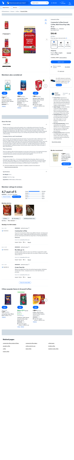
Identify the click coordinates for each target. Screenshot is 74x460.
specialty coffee (6, 346)
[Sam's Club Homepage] (3, 3)
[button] (62, 2)
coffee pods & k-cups (30, 346)
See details (67, 67)
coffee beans (51, 343)
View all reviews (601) (25, 282)
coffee (4, 348)
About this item (6, 121)
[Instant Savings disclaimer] (22, 315)
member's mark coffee (53, 348)
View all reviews (6, 196)
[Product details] (46, 124)
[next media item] (46, 39)
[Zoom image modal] (45, 23)
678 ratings (61, 28)
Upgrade (69, 53)
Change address (63, 57)
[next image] (6, 68)
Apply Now (58, 85)
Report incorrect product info (11, 167)
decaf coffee (28, 348)
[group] (57, 28)
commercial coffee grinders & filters (11, 343)
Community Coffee (55, 19)
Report (29, 242)
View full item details (56, 142)
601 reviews (15, 194)
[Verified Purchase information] (28, 228)
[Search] (47, 3)
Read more (17, 237)
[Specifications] (46, 171)
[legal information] (66, 38)
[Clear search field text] (43, 2)
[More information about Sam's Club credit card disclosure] (68, 82)
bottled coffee (51, 346)
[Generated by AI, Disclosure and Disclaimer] (69, 94)
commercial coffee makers (31, 343)
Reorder (55, 3)
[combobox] (40, 2)
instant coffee (6, 351)
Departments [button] (6, 7)
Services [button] (15, 7)
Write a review (16, 196)
